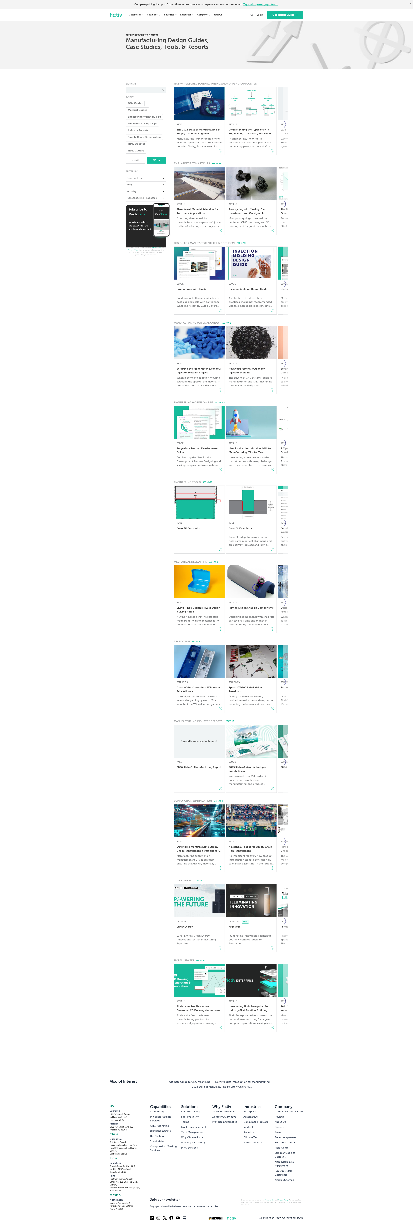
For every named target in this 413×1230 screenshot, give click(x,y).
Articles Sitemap (284, 1180)
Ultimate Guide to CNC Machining (189, 1082)
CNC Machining (159, 1126)
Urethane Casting (160, 1131)
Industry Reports (138, 130)
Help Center (282, 1148)
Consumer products (255, 1122)
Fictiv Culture (136, 151)
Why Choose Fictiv (192, 1137)
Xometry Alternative (224, 1117)
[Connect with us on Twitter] (165, 1218)
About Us (280, 1122)
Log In (260, 15)
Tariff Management (192, 1132)
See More (216, 164)
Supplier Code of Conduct (285, 1155)
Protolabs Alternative (224, 1122)
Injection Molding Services (160, 1119)
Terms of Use (156, 247)
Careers (279, 1127)
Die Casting (157, 1136)
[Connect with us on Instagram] (158, 1218)
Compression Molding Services (163, 1148)
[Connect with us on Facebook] (171, 1218)
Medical (248, 1127)
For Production (190, 1117)
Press (278, 1132)
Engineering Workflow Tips (144, 117)
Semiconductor (252, 1142)
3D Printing (157, 1111)
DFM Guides (135, 103)
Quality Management (193, 1127)
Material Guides (137, 110)
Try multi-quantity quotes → (260, 4)
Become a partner (285, 1137)
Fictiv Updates (136, 144)
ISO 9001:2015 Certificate (283, 1173)
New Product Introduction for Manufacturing (242, 1082)
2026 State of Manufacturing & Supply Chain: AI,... (222, 1087)
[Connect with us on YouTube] (178, 1218)
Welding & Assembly (193, 1142)
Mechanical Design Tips (142, 123)
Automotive (250, 1117)
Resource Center (285, 1142)
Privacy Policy (133, 250)
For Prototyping (190, 1111)
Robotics (248, 1132)
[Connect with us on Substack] (184, 1218)
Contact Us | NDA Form (289, 1111)
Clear (136, 160)
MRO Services (189, 1148)
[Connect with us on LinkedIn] (152, 1218)
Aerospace (249, 1111)
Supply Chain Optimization (144, 137)
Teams (185, 1122)
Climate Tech (251, 1137)
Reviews (217, 15)
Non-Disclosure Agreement (284, 1164)
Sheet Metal (157, 1141)
